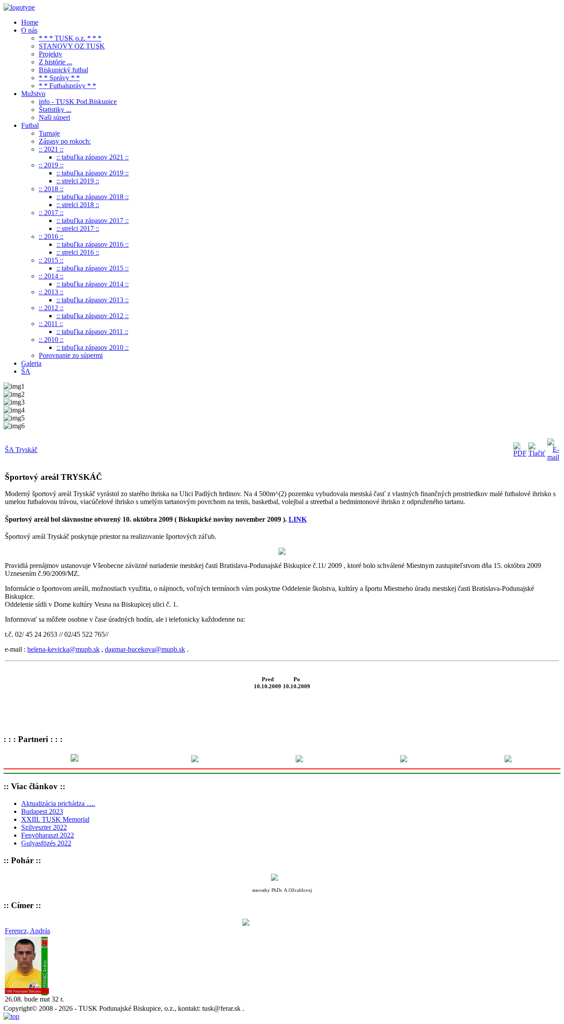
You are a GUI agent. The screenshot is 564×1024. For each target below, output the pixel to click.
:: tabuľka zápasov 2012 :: (92, 315)
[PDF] (520, 453)
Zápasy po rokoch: (65, 141)
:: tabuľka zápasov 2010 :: (92, 347)
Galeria (31, 363)
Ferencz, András (27, 931)
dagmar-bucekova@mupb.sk (145, 649)
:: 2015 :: (51, 260)
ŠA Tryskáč (21, 449)
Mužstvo (33, 93)
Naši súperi (54, 117)
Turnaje (49, 133)
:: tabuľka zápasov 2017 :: (92, 220)
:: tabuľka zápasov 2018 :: (92, 196)
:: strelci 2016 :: (77, 252)
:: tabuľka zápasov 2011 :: (92, 331)
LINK (298, 519)
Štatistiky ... (55, 109)
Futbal (30, 125)
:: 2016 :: (51, 236)
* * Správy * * (59, 78)
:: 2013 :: (51, 292)
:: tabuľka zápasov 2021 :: (92, 157)
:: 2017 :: (51, 212)
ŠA (25, 371)
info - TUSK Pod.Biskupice (78, 101)
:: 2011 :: (51, 323)
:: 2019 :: (51, 165)
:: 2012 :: (51, 308)
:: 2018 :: (51, 189)
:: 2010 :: (51, 339)
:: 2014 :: (51, 276)
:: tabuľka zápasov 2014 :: (92, 284)
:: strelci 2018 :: (77, 204)
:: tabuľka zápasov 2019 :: (92, 173)
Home (29, 22)
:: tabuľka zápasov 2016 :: (92, 244)
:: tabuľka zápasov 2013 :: (92, 300)
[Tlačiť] (536, 453)
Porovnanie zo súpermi (71, 355)
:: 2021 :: (51, 149)
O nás (29, 30)
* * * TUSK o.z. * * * (70, 38)
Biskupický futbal (63, 70)
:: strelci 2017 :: (77, 228)
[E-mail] (553, 457)
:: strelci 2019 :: (77, 181)
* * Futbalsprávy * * (67, 85)
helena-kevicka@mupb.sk (63, 649)
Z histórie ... (55, 62)
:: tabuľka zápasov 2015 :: (92, 268)
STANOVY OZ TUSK (72, 46)
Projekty (50, 54)
